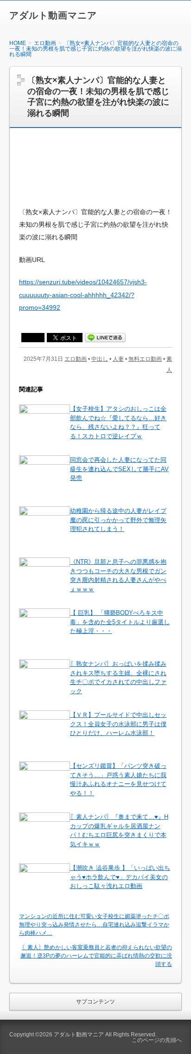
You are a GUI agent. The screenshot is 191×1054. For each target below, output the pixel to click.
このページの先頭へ (157, 1040)
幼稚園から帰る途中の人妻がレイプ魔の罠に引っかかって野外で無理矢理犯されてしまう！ (118, 519)
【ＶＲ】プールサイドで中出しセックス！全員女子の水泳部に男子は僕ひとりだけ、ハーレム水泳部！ (118, 723)
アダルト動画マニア (53, 15)
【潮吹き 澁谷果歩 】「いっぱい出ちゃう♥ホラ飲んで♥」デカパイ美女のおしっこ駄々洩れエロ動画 (120, 876)
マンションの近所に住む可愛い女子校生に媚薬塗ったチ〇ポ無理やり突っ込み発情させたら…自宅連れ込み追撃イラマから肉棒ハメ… (94, 924)
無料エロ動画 (145, 359)
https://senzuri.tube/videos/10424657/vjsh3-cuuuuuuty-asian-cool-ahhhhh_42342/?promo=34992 (83, 294)
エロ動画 (75, 359)
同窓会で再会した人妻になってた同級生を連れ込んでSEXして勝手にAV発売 (119, 468)
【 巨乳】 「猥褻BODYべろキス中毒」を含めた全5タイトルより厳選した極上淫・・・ (120, 621)
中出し (99, 359)
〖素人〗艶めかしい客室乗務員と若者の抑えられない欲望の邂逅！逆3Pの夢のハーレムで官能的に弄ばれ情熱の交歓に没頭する (96, 955)
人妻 (118, 359)
